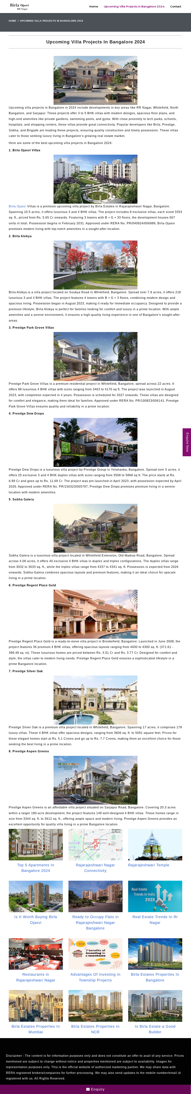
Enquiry (97, 1089)
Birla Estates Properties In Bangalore (155, 977)
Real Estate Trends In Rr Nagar (155, 919)
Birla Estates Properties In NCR (95, 1029)
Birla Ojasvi (17, 206)
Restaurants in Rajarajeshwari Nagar (35, 977)
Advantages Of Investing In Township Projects (95, 977)
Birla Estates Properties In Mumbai (36, 1029)
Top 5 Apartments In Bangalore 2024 (35, 868)
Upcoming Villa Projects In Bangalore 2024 (134, 6)
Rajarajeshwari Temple (148, 865)
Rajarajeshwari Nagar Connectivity (95, 868)
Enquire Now (187, 442)
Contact (175, 6)
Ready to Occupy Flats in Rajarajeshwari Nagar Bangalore (95, 922)
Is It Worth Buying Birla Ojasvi (35, 919)
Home (93, 6)
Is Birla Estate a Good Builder (155, 1029)
